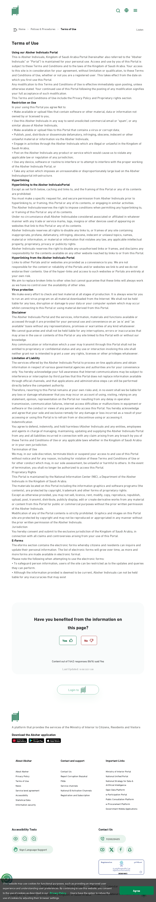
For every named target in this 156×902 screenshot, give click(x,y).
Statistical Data (23, 800)
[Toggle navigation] (134, 10)
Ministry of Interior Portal (118, 771)
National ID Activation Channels (76, 790)
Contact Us (66, 771)
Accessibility (22, 795)
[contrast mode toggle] (15, 838)
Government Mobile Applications (121, 808)
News (18, 785)
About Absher (22, 771)
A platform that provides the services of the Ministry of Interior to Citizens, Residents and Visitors (76, 727)
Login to (73, 689)
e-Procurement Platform (118, 804)
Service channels (69, 785)
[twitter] (111, 849)
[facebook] (120, 849)
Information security (26, 804)
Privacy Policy (22, 776)
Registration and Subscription (75, 795)
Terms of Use (22, 781)
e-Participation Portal (116, 794)
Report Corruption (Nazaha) (74, 776)
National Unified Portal (117, 776)
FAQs (63, 781)
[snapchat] (129, 849)
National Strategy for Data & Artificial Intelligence (119, 783)
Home (22, 28)
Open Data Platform (115, 789)
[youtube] (102, 849)
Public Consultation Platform (120, 799)
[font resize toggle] (24, 838)
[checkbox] (67, 640)
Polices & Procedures (43, 28)
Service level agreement (27, 790)
